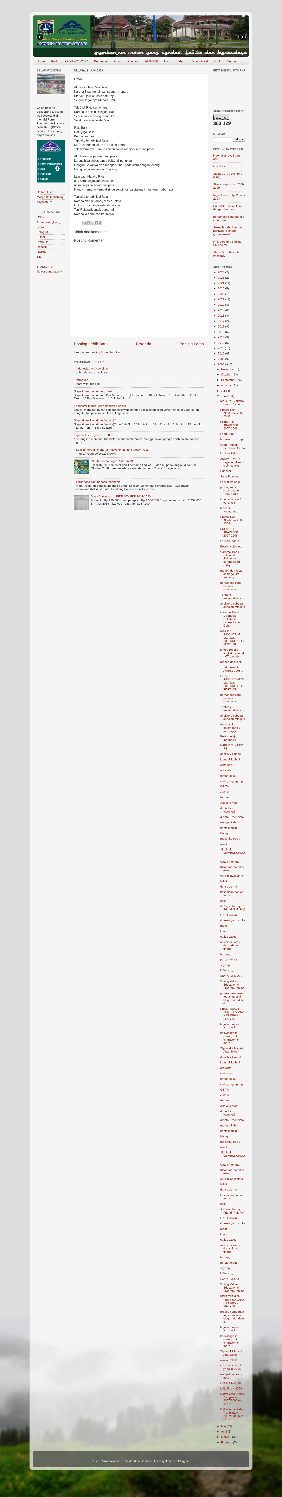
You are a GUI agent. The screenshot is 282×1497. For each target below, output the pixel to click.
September (228, 379)
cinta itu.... (227, 792)
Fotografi (43, 232)
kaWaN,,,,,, (227, 970)
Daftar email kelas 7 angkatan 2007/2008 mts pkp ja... (232, 1399)
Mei (224, 1426)
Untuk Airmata (229, 861)
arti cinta (225, 770)
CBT (217, 61)
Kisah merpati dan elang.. (232, 868)
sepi (223, 900)
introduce (82, 379)
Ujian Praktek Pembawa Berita (232, 446)
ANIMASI (151, 61)
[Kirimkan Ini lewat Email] (84, 223)
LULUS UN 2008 (231, 1388)
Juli (223, 390)
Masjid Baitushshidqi (50, 197)
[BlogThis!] (88, 223)
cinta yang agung (231, 781)
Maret (225, 1437)
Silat (39, 256)
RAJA (223, 881)
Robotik (42, 246)
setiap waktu (228, 936)
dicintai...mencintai (232, 817)
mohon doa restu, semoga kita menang (231, 574)
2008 (221, 364)
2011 (221, 348)
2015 (221, 331)
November (228, 369)
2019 (221, 310)
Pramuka (43, 241)
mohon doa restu (231, 661)
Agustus (226, 385)
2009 (221, 359)
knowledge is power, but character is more (229, 1037)
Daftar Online (45, 192)
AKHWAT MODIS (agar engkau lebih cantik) (231, 462)
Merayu (225, 833)
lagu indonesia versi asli (229, 1026)
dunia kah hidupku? (227, 810)
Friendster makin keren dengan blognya (100, 405)
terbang (225, 797)
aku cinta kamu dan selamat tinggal (230, 945)
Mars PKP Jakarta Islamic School (232, 402)
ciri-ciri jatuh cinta (231, 875)
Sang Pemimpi (229, 476)
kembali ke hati (230, 759)
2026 (221, 272)
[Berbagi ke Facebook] (96, 223)
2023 (221, 288)
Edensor (225, 470)
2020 (221, 304)
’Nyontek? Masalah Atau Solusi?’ (232, 1050)
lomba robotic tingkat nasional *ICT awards (232, 653)
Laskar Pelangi (230, 481)
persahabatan (229, 959)
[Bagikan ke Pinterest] (100, 223)
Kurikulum (101, 61)
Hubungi (232, 61)
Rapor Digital (199, 61)
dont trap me (228, 886)
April (224, 1431)
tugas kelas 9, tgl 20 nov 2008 (93, 435)
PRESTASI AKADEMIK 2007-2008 (229, 425)
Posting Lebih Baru (91, 344)
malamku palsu (230, 838)
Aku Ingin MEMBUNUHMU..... (232, 853)
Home (41, 61)
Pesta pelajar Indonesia (228, 738)
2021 (221, 299)
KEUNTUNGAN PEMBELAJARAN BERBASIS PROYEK (232, 1013)
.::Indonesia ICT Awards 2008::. (231, 669)
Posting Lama (191, 344)
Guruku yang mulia (232, 920)
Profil (54, 61)
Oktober (226, 374)
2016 (221, 326)
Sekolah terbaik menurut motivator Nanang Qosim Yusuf (112, 449)
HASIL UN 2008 (230, 1383)
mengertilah (228, 822)
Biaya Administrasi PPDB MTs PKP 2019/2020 (121, 496)
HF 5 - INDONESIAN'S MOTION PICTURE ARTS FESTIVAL (232, 683)
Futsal (41, 237)
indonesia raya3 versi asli (92, 368)
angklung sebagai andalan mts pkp (232, 605)
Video (180, 61)
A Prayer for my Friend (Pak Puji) (232, 908)
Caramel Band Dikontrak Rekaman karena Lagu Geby (230, 558)
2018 (221, 315)
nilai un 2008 (228, 1360)
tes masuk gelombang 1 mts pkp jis (230, 728)
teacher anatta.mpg (229, 509)
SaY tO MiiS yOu (231, 975)
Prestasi (133, 61)
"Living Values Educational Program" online (232, 984)
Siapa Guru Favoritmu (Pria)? (93, 391)
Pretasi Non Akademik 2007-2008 (232, 413)
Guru (117, 61)
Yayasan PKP (45, 201)
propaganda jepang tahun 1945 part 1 (230, 490)
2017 (221, 321)
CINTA (224, 786)
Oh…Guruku (228, 915)
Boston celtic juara (232, 546)
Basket (41, 227)
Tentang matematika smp (232, 596)
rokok (223, 844)
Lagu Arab (227, 433)
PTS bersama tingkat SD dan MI (112, 461)
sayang (225, 965)
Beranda (143, 344)
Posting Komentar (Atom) (106, 352)
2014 (221, 337)
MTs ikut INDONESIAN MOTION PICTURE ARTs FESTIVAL (232, 637)
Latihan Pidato (229, 453)
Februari (227, 1442)
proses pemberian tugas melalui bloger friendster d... (232, 998)
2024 (221, 283)
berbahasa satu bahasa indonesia (98, 481)
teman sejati (228, 775)
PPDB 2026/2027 (76, 61)
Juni (224, 396)
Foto (167, 61)
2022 (221, 294)
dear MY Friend (230, 754)
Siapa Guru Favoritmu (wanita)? (95, 420)
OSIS (40, 217)
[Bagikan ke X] (92, 223)
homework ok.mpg (232, 439)
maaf (223, 925)
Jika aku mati (228, 802)
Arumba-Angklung (48, 222)
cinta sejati (227, 764)
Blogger (183, 1461)
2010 (221, 353)
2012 (221, 342)
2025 (221, 277)
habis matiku (228, 827)
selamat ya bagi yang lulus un (230, 1367)
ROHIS (41, 251)
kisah (223, 931)
